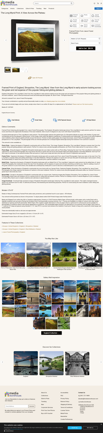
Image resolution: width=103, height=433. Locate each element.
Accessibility (64, 392)
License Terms (65, 410)
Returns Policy (65, 401)
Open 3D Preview (37, 78)
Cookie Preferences (67, 419)
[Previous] (5, 40)
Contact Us (81, 392)
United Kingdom (13, 226)
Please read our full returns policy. (83, 104)
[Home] (11, 5)
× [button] (101, 424)
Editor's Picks (30, 8)
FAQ (62, 395)
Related (36, 226)
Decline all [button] (90, 427)
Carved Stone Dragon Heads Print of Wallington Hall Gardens (64, 268)
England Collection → (51, 333)
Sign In (98, 8)
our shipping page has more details (54, 101)
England (22, 226)
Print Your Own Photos (48, 410)
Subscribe (31, 406)
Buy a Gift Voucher (46, 413)
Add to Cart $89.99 (86, 48)
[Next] (64, 40)
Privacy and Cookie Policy (17, 429)
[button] (34, 431)
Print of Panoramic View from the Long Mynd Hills (13, 268)
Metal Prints (64, 413)
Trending (38, 8)
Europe (5, 226)
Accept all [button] (75, 427)
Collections (20, 8)
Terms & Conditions (67, 407)
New (45, 8)
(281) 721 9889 (85, 395)
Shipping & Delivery (66, 404)
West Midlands (30, 229)
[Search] (72, 3)
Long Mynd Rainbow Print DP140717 (39, 268)
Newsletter (64, 416)
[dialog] (51, 428)
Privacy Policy (65, 398)
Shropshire (29, 226)
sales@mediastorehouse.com (89, 398)
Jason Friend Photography (11, 232)
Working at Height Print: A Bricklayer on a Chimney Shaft (90, 268)
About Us (44, 392)
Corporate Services (47, 407)
